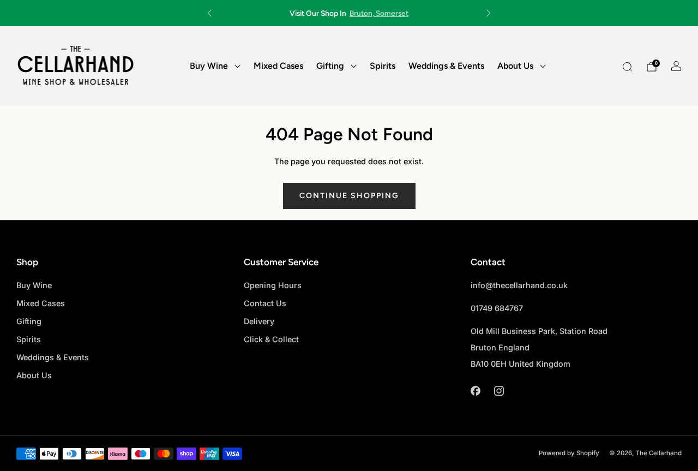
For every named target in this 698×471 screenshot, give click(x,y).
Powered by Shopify (569, 453)
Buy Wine (209, 66)
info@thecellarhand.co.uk (519, 285)
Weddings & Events (446, 66)
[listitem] (349, 13)
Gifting (330, 66)
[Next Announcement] (489, 13)
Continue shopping (349, 195)
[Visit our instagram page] (499, 390)
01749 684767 (497, 308)
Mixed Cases (278, 66)
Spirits (382, 66)
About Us (515, 66)
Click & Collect (271, 339)
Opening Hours (273, 285)
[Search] (627, 66)
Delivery (259, 321)
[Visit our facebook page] (475, 390)
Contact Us (265, 303)
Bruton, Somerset (379, 13)
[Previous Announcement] (209, 13)
